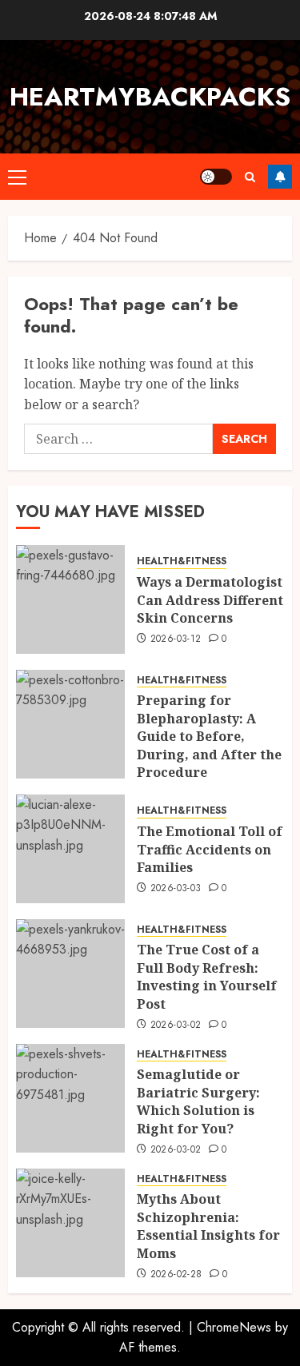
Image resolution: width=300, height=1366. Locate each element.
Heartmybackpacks (150, 96)
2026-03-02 (176, 1025)
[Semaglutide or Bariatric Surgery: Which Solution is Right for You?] (70, 1098)
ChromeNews (234, 1327)
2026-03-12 (176, 639)
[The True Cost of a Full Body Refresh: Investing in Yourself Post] (70, 973)
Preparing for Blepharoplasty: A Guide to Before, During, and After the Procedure (209, 736)
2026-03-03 (176, 888)
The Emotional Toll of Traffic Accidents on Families (209, 849)
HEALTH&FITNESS (181, 561)
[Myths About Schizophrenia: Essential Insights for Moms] (70, 1223)
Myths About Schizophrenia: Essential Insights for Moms (208, 1225)
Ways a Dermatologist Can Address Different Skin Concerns (210, 600)
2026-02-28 (176, 1274)
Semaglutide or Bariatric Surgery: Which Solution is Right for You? (198, 1101)
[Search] (250, 177)
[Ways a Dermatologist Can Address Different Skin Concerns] (70, 599)
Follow (280, 177)
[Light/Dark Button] (216, 177)
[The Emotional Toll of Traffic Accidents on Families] (70, 849)
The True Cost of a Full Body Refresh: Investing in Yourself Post (207, 976)
